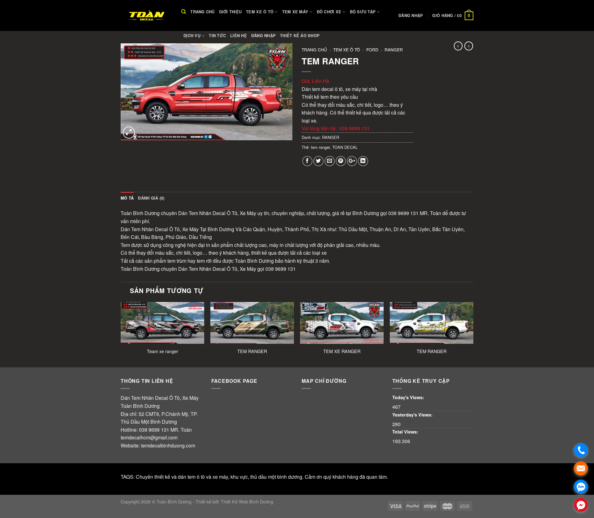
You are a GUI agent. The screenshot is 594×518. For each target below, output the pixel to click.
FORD (372, 49)
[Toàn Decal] (146, 15)
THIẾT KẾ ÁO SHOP (300, 35)
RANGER (394, 49)
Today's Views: (408, 397)
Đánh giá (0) (151, 198)
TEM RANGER (252, 351)
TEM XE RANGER (341, 351)
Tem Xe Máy (295, 12)
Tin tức (217, 35)
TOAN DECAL (345, 147)
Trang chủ (202, 12)
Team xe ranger (162, 351)
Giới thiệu (230, 12)
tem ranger (320, 147)
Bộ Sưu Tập (363, 12)
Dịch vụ (191, 35)
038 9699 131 (154, 429)
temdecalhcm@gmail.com (149, 437)
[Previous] (121, 334)
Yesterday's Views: (413, 415)
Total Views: (406, 432)
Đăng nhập (263, 35)
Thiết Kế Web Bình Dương (247, 501)
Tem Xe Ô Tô (259, 12)
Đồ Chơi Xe (329, 12)
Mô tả (127, 198)
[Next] (473, 334)
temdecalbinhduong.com (168, 445)
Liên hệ (238, 35)
